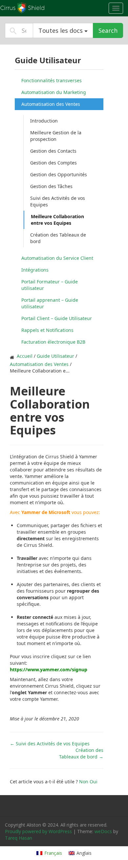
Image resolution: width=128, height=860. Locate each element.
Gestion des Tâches (51, 186)
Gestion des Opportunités (58, 174)
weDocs (103, 831)
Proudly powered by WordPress (38, 831)
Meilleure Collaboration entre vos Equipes (57, 219)
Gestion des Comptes (53, 163)
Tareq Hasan (18, 838)
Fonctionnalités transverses (51, 80)
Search (107, 30)
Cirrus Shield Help (41, 8)
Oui (93, 781)
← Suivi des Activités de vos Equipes (50, 743)
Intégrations (35, 270)
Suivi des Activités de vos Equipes (57, 201)
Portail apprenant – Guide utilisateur (49, 303)
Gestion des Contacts (53, 151)
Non (84, 781)
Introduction (44, 121)
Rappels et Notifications (47, 330)
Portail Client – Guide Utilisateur (56, 318)
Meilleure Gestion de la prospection (55, 135)
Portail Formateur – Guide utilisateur (49, 284)
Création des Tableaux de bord (58, 238)
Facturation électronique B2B (53, 342)
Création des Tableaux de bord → (81, 753)
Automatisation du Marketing (53, 92)
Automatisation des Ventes (50, 104)
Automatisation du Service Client (57, 258)
